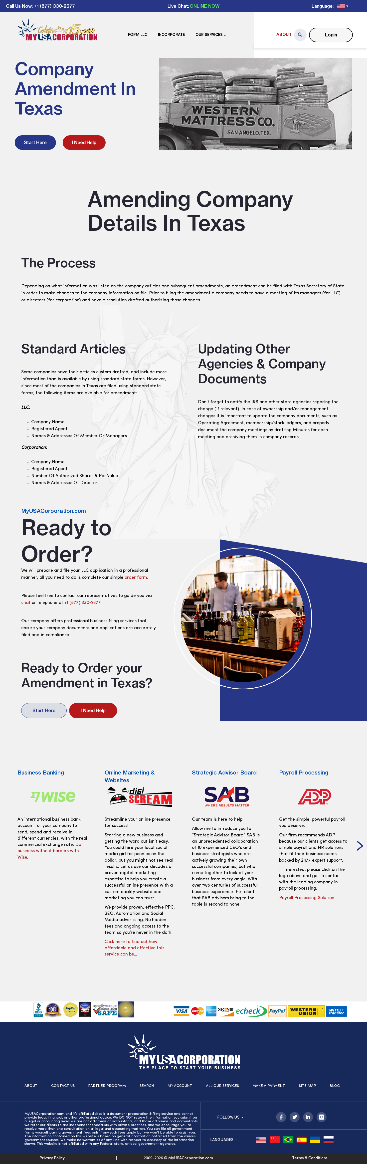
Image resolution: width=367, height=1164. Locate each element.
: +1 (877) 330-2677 (53, 6)
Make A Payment (268, 1086)
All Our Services (222, 1086)
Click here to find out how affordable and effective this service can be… (47, 948)
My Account (180, 1086)
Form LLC (137, 35)
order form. (136, 578)
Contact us (63, 1086)
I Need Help (84, 142)
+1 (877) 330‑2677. (83, 603)
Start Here (35, 142)
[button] (7, 846)
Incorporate (171, 35)
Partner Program (107, 1086)
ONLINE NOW (205, 6)
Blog (335, 1086)
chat (25, 603)
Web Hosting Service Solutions (310, 904)
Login (331, 35)
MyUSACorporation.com (53, 510)
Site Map (307, 1086)
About (284, 35)
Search (147, 1086)
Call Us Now (19, 6)
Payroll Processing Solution (219, 898)
